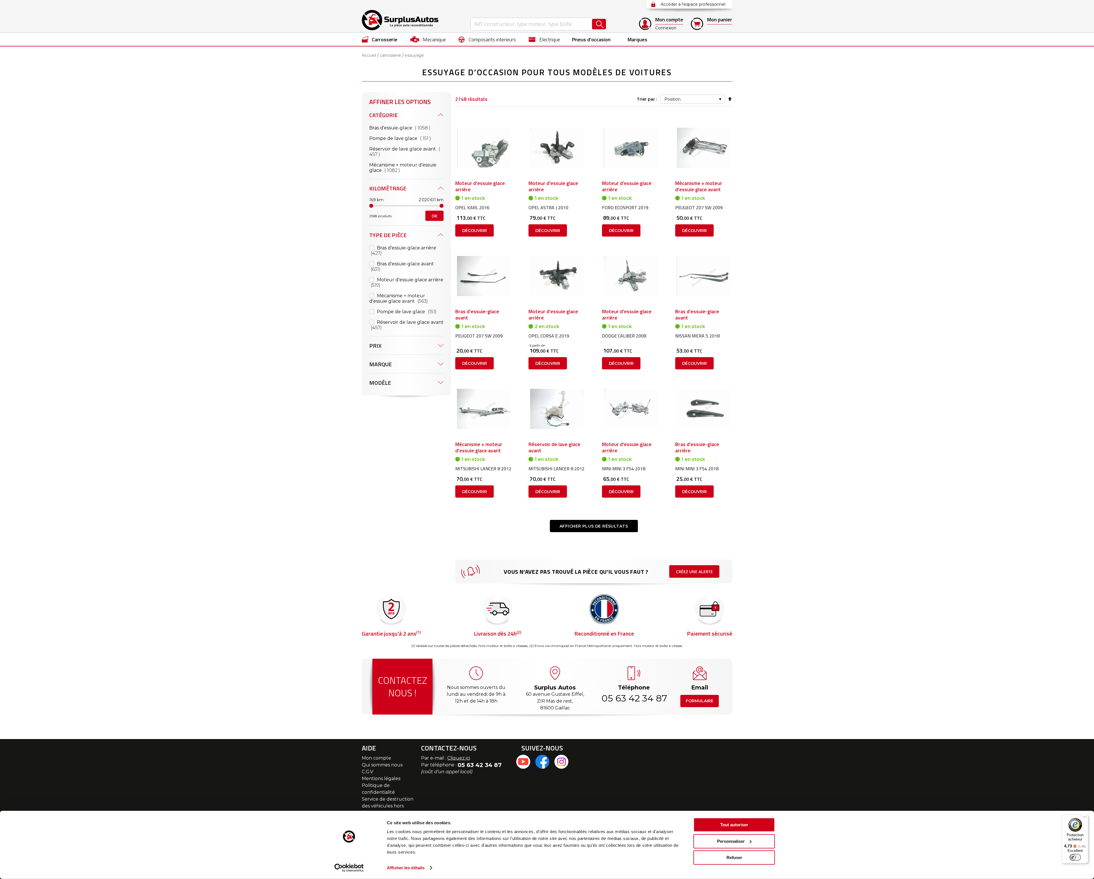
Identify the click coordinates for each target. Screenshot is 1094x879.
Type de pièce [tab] (388, 235)
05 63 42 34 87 (633, 698)
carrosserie (390, 55)
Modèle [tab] (380, 382)
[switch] (1075, 857)
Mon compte (376, 758)
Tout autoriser (734, 824)
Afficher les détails (405, 867)
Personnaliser (731, 841)
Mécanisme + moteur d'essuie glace (402, 167)
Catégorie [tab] (383, 115)
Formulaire (699, 700)
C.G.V (367, 771)
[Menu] (1084, 818)
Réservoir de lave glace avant (403, 151)
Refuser (734, 857)
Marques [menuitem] (637, 39)
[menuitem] (379, 39)
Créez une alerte (694, 571)
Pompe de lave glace (406, 138)
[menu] (547, 39)
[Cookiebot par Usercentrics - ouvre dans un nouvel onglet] (349, 868)
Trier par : (647, 99)
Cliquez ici (458, 758)
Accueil (369, 55)
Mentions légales (381, 778)
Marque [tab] (380, 364)
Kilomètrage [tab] (387, 188)
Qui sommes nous (382, 765)
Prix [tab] (375, 345)
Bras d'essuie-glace (406, 128)
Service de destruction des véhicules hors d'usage (387, 805)
